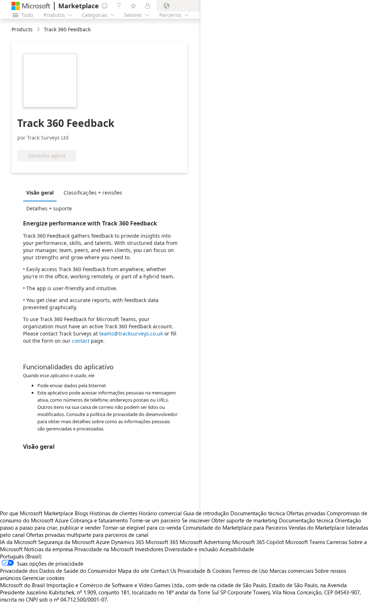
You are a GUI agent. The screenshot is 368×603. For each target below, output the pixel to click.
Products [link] (22, 29)
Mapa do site (133, 570)
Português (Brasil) (21, 556)
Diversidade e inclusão (191, 549)
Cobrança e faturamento (99, 520)
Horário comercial (160, 513)
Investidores (149, 549)
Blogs (81, 513)
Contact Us (163, 570)
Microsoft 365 (162, 541)
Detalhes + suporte (49, 208)
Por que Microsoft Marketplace (36, 513)
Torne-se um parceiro (154, 520)
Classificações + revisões (93, 192)
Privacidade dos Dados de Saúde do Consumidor (58, 570)
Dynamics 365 (127, 541)
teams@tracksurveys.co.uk (131, 333)
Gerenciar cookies (43, 577)
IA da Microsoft (18, 541)
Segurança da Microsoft (66, 541)
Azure (103, 541)
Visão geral (40, 192)
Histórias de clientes (113, 513)
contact (80, 340)
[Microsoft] (31, 6)
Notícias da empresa (48, 549)
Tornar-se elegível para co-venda (141, 527)
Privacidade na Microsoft (103, 549)
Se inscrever (196, 520)
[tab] (41, 192)
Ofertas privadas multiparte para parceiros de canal (87, 534)
